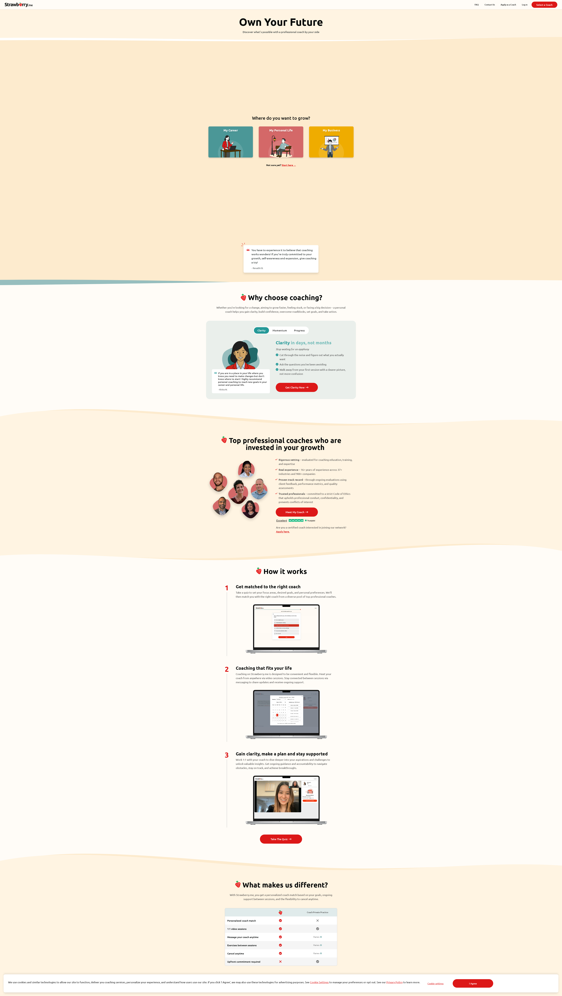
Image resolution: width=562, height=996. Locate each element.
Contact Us (490, 4)
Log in (524, 4)
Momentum (280, 330)
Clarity (261, 330)
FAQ (477, 4)
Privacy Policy (394, 982)
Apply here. (283, 531)
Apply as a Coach (508, 4)
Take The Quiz (279, 839)
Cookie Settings (319, 982)
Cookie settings (436, 983)
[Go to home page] (20, 4)
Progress (299, 330)
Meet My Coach (295, 512)
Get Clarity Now (295, 387)
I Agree (473, 983)
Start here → (289, 165)
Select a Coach (544, 4)
